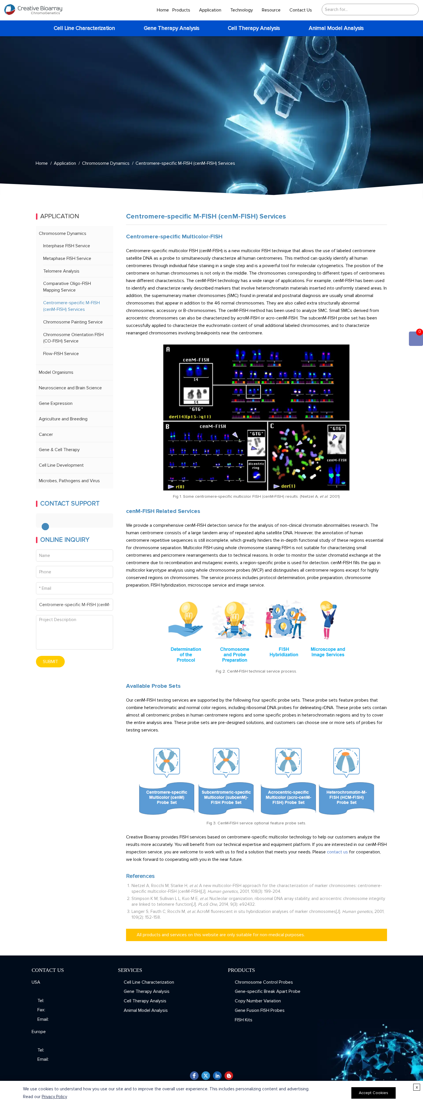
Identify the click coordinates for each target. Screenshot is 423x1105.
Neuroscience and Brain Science (70, 388)
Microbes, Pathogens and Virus (69, 481)
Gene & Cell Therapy (59, 450)
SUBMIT (50, 661)
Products (181, 10)
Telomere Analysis (61, 271)
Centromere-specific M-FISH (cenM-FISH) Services (185, 163)
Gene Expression (56, 403)
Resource (271, 10)
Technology (241, 10)
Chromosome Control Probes (263, 982)
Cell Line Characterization (84, 28)
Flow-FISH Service (61, 354)
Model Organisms (56, 372)
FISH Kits (243, 1020)
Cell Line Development (61, 465)
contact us (337, 852)
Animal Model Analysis (336, 28)
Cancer (46, 434)
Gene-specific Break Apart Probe (267, 991)
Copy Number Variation (257, 1001)
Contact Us (300, 10)
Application (210, 10)
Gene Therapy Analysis (171, 28)
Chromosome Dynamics (105, 163)
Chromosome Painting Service (73, 322)
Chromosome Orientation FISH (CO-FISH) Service (73, 338)
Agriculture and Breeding (63, 419)
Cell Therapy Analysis (254, 28)
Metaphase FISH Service (67, 258)
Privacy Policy (54, 1096)
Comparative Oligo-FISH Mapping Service (67, 287)
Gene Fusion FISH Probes (259, 1010)
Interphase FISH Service (66, 246)
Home (163, 10)
